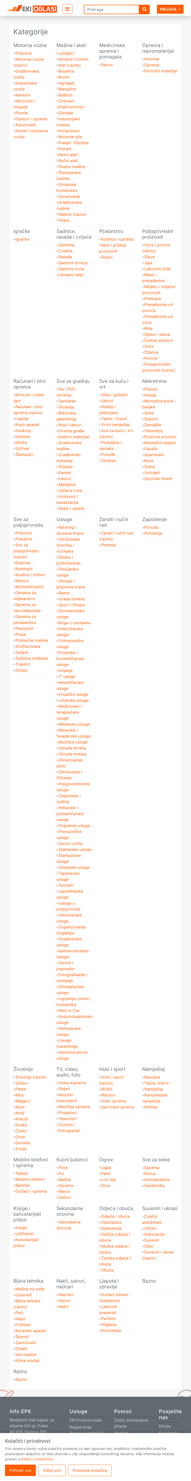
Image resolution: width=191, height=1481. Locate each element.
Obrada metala (72, 753)
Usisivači (23, 1294)
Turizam (65, 885)
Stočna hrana (27, 646)
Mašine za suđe (30, 1288)
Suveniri (151, 1240)
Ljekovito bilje (157, 268)
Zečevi (21, 1083)
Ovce (20, 1136)
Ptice (63, 1167)
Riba (148, 328)
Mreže (21, 442)
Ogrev (106, 1160)
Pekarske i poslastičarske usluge (70, 813)
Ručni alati (68, 160)
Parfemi (108, 1318)
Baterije (22, 1185)
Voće (149, 346)
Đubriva (22, 562)
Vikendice (153, 430)
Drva (105, 1185)
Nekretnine (154, 381)
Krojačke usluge (73, 694)
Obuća (107, 1269)
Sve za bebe (156, 1160)
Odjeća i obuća (116, 1208)
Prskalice (23, 538)
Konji (19, 1112)
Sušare (21, 652)
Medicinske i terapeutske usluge (69, 712)
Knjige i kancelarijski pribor (27, 1214)
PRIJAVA (168, 9)
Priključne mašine (31, 640)
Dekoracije (154, 1234)
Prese (20, 634)
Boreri (64, 77)
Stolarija (66, 406)
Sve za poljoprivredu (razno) (26, 550)
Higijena (108, 1324)
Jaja (148, 262)
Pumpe (64, 148)
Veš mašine (26, 1354)
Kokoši (21, 1118)
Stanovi (151, 418)
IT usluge (66, 676)
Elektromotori (71, 106)
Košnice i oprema (117, 239)
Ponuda (151, 527)
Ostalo (21, 670)
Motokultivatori (29, 586)
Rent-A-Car (69, 1010)
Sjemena (66, 244)
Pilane (64, 220)
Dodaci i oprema (31, 1191)
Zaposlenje (154, 519)
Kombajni (24, 568)
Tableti (21, 1173)
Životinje (23, 1069)
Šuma (149, 466)
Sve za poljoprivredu (28, 522)
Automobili (25, 124)
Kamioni (22, 94)
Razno (107, 64)
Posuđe (108, 454)
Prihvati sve (20, 1470)
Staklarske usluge (75, 849)
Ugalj (106, 1167)
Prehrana (152, 298)
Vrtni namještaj (115, 424)
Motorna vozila (30, 45)
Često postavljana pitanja (131, 1423)
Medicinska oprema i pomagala (112, 51)
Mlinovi (22, 580)
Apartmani (154, 454)
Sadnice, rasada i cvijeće (74, 234)
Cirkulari (66, 100)
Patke (20, 1089)
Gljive (149, 256)
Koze (20, 1106)
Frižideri (23, 1324)
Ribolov (108, 1094)
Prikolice (23, 53)
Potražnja (153, 533)
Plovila (21, 112)
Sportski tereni (158, 478)
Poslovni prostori (160, 436)
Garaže (151, 448)
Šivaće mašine (71, 166)
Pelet (106, 1173)
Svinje (21, 1148)
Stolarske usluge (74, 867)
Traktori (22, 664)
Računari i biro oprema (29, 384)
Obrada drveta (72, 747)
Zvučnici (66, 1124)
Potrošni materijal (160, 70)
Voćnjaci (152, 472)
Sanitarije (67, 400)
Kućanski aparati (30, 1330)
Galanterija (111, 1228)
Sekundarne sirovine (69, 1211)
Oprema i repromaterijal (158, 48)
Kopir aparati (27, 424)
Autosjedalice (157, 1179)
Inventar (151, 58)
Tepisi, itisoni (156, 1083)
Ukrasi (150, 1228)
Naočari (65, 1294)
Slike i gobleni (114, 394)
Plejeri (64, 1088)
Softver (22, 448)
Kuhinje (150, 1106)
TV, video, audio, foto (68, 1072)
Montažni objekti (160, 442)
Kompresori (69, 130)
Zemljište (152, 424)
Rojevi (107, 257)
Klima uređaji (27, 1360)
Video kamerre (72, 1082)
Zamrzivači (25, 1342)
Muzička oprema (74, 1106)
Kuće (148, 460)
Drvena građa (71, 430)
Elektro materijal (73, 436)
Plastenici (24, 628)
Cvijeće (65, 250)
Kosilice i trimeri (73, 59)
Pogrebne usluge (74, 825)
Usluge (64, 519)
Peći (19, 1312)
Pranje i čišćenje (73, 142)
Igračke (21, 231)
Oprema (151, 64)
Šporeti (22, 1336)
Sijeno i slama (157, 334)
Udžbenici (24, 1233)
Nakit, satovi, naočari (71, 1284)
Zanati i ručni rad (113, 522)
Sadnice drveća (73, 262)
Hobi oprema (113, 1100)
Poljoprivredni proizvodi (157, 234)
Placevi (151, 389)
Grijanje (65, 466)
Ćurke (21, 1130)
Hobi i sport (112, 1069)
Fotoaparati (69, 1130)
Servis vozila (70, 843)
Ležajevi (66, 53)
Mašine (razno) (72, 214)
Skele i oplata (71, 508)
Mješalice (67, 484)
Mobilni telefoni (30, 1179)
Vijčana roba (70, 490)
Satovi (107, 400)
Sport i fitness (71, 604)
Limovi (64, 478)
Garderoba (154, 1185)
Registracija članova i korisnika (86, 1430)
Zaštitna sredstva (31, 658)
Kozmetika (111, 1330)
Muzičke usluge (73, 742)
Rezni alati (68, 154)
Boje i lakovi (69, 424)
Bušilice (65, 94)
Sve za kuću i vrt (114, 384)
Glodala (65, 112)
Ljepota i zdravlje (109, 1284)
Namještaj (153, 1069)
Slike (148, 1246)
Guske (21, 1124)
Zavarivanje (69, 196)
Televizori (67, 1118)
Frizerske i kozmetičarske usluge (70, 658)
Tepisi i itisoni (114, 418)
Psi (61, 1173)
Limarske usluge (73, 700)
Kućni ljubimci (72, 1160)
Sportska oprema (117, 1106)
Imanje (150, 394)
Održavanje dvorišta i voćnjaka (68, 545)
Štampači (24, 454)
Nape (20, 1318)
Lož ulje (108, 1179)
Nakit (63, 1306)
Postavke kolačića (90, 1470)
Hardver (23, 436)
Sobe (149, 412)
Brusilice (66, 71)
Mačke (64, 1179)
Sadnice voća (71, 268)
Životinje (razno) (31, 1077)
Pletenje (108, 544)
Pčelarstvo (111, 231)
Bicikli (106, 1089)
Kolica (149, 1173)
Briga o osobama (74, 622)
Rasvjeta (152, 1077)
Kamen (64, 472)
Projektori (67, 1112)
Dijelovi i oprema (31, 118)
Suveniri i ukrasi (160, 1208)
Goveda (22, 1142)
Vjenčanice (111, 1222)
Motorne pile (70, 136)
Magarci (23, 1100)
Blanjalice (67, 89)
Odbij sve (52, 1470)
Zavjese (108, 460)
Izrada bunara (71, 598)
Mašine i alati (71, 45)
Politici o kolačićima (37, 1459)
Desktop (23, 430)
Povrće (150, 358)
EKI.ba (165, 1426)
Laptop (22, 418)
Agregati (66, 83)
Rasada (65, 256)
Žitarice (151, 352)
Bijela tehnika (28, 1281)
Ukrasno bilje (70, 274)
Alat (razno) (69, 65)
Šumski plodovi (158, 340)
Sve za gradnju (73, 381)
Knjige (21, 1227)
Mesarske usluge (74, 724)
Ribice (64, 1191)
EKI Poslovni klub (85, 1420)
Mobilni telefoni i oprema (30, 1162)
